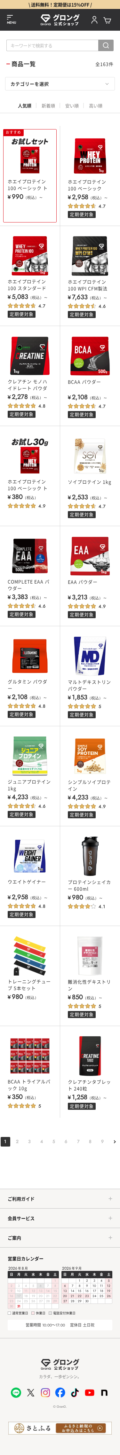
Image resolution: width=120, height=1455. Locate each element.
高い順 (95, 105)
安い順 (72, 105)
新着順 (48, 105)
